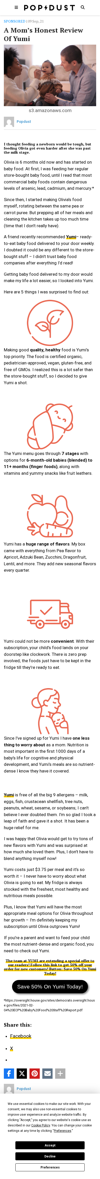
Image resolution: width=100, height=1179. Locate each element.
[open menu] (16, 7)
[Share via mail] (47, 1073)
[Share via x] (22, 1073)
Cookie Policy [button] (40, 1125)
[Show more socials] (60, 1073)
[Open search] (82, 7)
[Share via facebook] (9, 1073)
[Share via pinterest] (34, 1073)
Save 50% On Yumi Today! (50, 986)
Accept (50, 1145)
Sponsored (14, 21)
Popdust (24, 121)
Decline (50, 1156)
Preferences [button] (62, 1131)
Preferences (50, 1167)
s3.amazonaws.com (50, 110)
